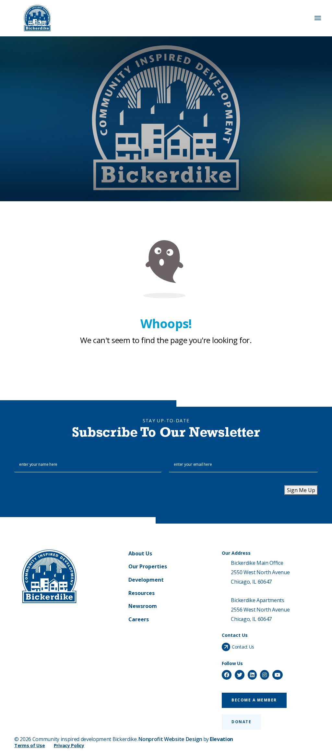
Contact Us (243, 647)
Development (146, 579)
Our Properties (147, 566)
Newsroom (142, 606)
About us (140, 553)
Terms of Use (29, 745)
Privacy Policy (69, 745)
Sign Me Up (301, 490)
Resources (141, 593)
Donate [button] (241, 721)
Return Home (166, 366)
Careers (138, 619)
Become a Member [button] (254, 700)
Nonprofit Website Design (170, 739)
